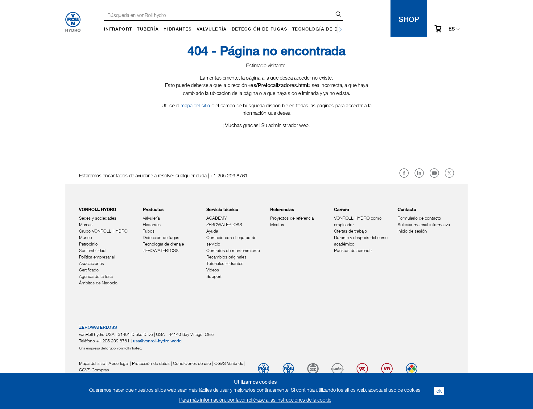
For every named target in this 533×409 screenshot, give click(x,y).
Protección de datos (151, 363)
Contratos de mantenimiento (233, 250)
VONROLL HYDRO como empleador (358, 221)
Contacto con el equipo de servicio (231, 240)
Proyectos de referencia (292, 218)
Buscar (336, 14)
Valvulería (212, 29)
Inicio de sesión (412, 230)
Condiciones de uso (192, 363)
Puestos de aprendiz (353, 250)
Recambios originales (226, 256)
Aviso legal (119, 363)
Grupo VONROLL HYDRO (103, 230)
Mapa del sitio (92, 363)
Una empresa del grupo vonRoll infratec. (110, 348)
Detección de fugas (259, 29)
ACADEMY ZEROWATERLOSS (224, 221)
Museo (85, 237)
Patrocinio (88, 243)
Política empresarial (97, 256)
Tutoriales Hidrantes (224, 263)
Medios (277, 224)
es (451, 29)
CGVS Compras (94, 369)
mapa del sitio (195, 105)
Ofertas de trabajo (350, 230)
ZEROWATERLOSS (161, 250)
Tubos (149, 230)
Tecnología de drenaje (324, 29)
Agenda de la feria (96, 276)
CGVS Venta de (228, 363)
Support (213, 276)
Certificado (89, 269)
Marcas (86, 224)
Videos (212, 269)
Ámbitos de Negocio (98, 282)
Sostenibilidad (92, 250)
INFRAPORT (118, 29)
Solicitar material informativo (424, 224)
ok (439, 391)
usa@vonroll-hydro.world (157, 341)
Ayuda (212, 230)
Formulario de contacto (419, 218)
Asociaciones (91, 263)
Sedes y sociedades (97, 218)
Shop (408, 18)
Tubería (148, 29)
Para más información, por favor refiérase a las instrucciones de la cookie (255, 400)
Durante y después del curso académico (361, 240)
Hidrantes (177, 29)
